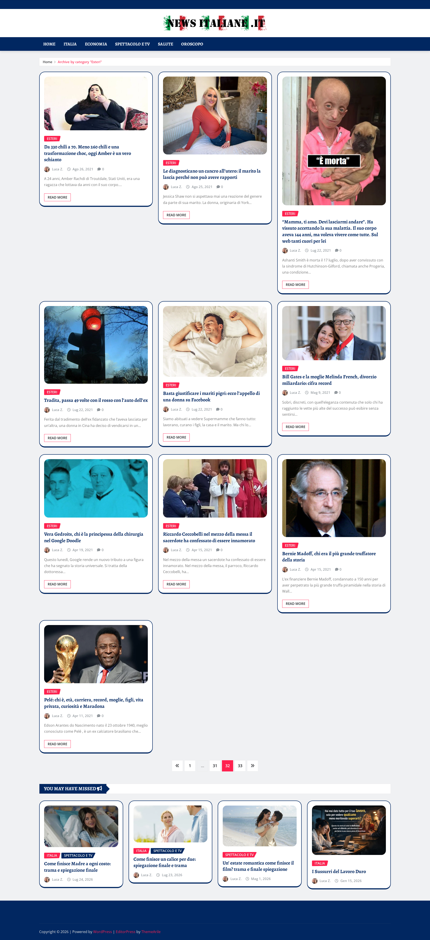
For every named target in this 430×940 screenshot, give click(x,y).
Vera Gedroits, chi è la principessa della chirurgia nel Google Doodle (93, 537)
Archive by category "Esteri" (80, 62)
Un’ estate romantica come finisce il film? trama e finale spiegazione (258, 866)
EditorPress (125, 931)
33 (240, 765)
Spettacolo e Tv (132, 44)
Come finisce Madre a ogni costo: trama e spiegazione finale (77, 867)
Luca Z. (57, 169)
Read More (57, 197)
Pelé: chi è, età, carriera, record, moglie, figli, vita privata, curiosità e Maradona (93, 703)
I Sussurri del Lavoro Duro (339, 871)
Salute (165, 44)
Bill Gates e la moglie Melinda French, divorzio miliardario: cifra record (329, 380)
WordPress (102, 931)
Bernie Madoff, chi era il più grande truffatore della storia (329, 556)
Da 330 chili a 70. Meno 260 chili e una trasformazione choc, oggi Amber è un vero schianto (87, 153)
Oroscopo (192, 44)
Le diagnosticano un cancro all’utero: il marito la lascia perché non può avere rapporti (212, 174)
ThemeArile (151, 931)
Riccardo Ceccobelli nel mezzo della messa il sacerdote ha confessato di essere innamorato (209, 537)
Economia (96, 44)
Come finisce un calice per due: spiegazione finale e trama (164, 862)
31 (215, 765)
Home (49, 44)
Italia (70, 44)
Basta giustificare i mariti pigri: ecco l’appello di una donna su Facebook (211, 396)
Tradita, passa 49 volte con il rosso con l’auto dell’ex (96, 400)
